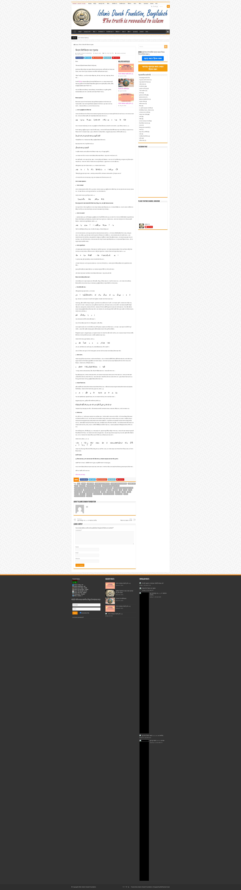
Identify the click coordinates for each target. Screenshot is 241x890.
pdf (120, 490)
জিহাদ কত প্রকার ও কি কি (126, 519)
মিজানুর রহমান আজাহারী (144, 127)
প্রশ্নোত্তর (146, 3)
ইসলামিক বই (114, 3)
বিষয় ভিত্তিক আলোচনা (143, 123)
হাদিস (140, 138)
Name (77, 547)
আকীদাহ (123, 492)
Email (77, 552)
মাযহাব (140, 125)
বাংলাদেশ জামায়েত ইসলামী (144, 121)
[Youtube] (157, 6)
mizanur (82, 485)
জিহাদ (80, 44)
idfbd (83, 483)
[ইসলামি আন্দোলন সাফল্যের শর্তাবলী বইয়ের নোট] (140, 583)
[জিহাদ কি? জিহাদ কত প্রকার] (140, 588)
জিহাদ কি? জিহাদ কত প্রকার (80, 496)
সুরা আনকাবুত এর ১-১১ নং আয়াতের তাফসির (87, 519)
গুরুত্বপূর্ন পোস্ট (101, 3)
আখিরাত (129, 492)
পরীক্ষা (140, 3)
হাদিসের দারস (141, 140)
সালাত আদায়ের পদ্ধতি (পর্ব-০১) (84, 37)
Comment (79, 530)
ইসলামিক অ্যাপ (122, 3)
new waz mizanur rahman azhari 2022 (95, 490)
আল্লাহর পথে (89, 494)
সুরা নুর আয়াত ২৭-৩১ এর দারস (157, 740)
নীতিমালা (129, 3)
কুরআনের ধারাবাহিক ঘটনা (144, 99)
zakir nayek (110, 492)
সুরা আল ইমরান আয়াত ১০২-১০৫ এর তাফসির (152, 735)
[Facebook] (153, 6)
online (115, 490)
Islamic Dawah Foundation (145, 887)
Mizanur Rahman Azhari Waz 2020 (123, 487)
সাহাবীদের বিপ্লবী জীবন (143, 136)
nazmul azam (78, 490)
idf (79, 483)
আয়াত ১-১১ (83, 494)
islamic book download (102, 483)
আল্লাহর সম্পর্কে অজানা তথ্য (109, 494)
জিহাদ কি (125, 494)
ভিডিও (108, 3)
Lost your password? (78, 617)
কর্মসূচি (94, 3)
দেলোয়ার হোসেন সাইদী (143, 112)
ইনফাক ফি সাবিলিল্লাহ (123, 88)
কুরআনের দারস (142, 97)
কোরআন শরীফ (142, 101)
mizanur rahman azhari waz (104, 487)
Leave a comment (121, 53)
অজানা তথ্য (118, 492)
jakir (76, 485)
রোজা (140, 134)
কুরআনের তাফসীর (142, 95)
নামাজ (140, 116)
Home (89, 3)
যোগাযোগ (151, 3)
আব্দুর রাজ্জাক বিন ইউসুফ (144, 82)
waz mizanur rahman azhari (92, 492)
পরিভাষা (80, 81)
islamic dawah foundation (119, 483)
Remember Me (85, 613)
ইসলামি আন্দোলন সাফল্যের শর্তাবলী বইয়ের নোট (152, 583)
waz (130, 490)
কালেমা (140, 92)
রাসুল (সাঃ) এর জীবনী (143, 131)
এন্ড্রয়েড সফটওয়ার (143, 88)
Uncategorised (143, 77)
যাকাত (135, 3)
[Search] (168, 6)
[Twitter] (155, 6)
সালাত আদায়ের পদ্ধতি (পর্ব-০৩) (125, 73)
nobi (109, 490)
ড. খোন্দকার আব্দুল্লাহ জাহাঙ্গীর (145, 108)
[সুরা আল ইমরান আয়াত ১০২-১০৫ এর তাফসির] (140, 735)
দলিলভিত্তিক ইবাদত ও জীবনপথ (145, 110)
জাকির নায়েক (141, 103)
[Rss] (151, 6)
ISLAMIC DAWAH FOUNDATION (84, 53)
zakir (103, 492)
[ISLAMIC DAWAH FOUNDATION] (82, 17)
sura (125, 490)
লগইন (156, 3)
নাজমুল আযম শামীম (110, 53)
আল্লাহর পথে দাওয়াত (97, 494)
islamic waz (132, 483)
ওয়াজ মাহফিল (142, 90)
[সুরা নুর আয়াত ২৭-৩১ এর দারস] (144, 810)
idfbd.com (90, 483)
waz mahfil (78, 492)
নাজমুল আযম (89, 496)
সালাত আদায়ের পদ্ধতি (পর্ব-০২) (123, 606)
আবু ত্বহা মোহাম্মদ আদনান (144, 80)
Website (78, 558)
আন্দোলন (76, 494)
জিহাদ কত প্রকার (119, 494)
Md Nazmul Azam (165, 887)
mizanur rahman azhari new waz (84, 487)
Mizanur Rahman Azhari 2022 (111, 485)
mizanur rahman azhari (94, 485)
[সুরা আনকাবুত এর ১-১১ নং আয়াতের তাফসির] (144, 662)
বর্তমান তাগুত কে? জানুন (80, 474)
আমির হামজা (141, 84)
